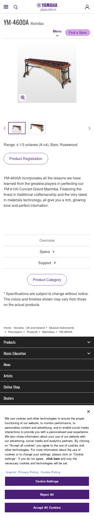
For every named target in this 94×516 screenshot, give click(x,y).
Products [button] (10, 342)
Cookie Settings (47, 481)
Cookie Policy (50, 472)
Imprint (11, 472)
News (7, 364)
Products (32, 332)
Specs (45, 251)
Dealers (9, 398)
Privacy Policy (28, 472)
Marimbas (48, 332)
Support (44, 262)
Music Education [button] (15, 353)
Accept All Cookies (46, 507)
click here (53, 458)
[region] (47, 460)
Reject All (47, 494)
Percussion (15, 332)
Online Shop (12, 387)
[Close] (89, 412)
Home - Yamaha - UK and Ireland (24, 328)
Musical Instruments (61, 328)
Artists (8, 375)
